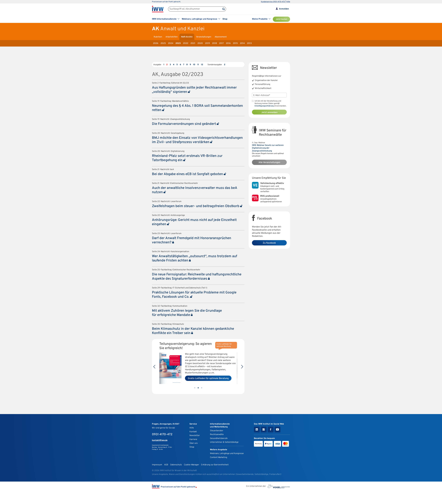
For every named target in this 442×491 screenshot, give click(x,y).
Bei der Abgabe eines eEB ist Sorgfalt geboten (188, 174)
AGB (166, 464)
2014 (242, 43)
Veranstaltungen (203, 37)
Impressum (157, 464)
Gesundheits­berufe (219, 438)
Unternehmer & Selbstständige (224, 442)
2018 (214, 43)
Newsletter (194, 435)
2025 (163, 43)
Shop (224, 19)
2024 (170, 43)
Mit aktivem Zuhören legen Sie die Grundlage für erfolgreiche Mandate (187, 313)
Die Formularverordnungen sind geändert (184, 124)
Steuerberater (216, 430)
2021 (192, 43)
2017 (221, 43)
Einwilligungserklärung (264, 106)
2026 (155, 43)
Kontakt (193, 431)
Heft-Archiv (187, 37)
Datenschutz (176, 464)
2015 (235, 43)
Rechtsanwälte (217, 434)
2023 (178, 43)
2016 (228, 43)
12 (202, 64)
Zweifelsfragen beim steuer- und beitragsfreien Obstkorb (196, 206)
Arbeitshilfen (172, 37)
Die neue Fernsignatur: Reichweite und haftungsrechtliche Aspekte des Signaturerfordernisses (196, 276)
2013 (249, 43)
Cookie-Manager (191, 464)
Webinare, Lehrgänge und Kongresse (227, 453)
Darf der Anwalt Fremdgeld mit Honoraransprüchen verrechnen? (191, 240)
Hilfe (288, 2)
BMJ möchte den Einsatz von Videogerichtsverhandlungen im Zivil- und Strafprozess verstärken (197, 140)
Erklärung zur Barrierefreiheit (215, 464)
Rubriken (158, 37)
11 (198, 64)
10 (194, 64)
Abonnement (221, 37)
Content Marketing (218, 457)
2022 (185, 43)
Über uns (193, 443)
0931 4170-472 (162, 434)
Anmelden (284, 9)
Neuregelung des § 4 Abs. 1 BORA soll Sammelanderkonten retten (197, 108)
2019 (207, 43)
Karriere (193, 439)
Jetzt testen (281, 19)
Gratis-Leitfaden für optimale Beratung (208, 378)
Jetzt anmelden (269, 112)
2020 (200, 43)
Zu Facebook (269, 243)
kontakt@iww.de (159, 440)
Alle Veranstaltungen (269, 162)
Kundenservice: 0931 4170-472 (273, 2)
